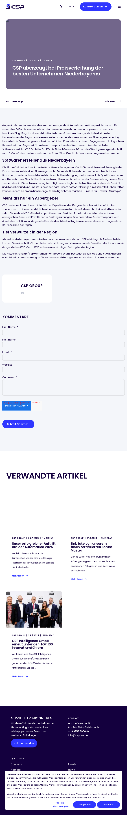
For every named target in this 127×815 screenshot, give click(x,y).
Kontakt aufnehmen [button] (95, 6)
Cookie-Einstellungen (60, 804)
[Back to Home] (15, 6)
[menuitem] (16, 764)
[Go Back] (63, 101)
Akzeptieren (84, 804)
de (69, 6)
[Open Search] (61, 6)
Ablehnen (108, 804)
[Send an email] (22, 292)
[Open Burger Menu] (119, 6)
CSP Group (18, 60)
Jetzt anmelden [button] (24, 743)
